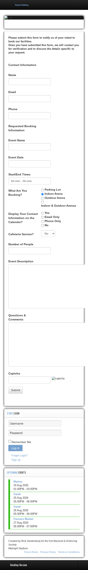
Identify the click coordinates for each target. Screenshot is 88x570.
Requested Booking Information (22, 128)
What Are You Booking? (17, 192)
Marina (18, 481)
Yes (47, 212)
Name (12, 75)
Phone (12, 109)
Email (12, 92)
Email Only (52, 217)
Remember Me (21, 442)
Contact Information (22, 65)
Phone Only (53, 221)
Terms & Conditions (69, 552)
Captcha (14, 373)
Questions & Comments (17, 317)
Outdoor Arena (55, 197)
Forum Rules (31, 552)
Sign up (15, 459)
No (47, 225)
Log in (15, 448)
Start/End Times (19, 174)
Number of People (20, 244)
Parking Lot (53, 189)
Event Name (16, 140)
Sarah (17, 494)
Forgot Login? (19, 455)
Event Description (20, 261)
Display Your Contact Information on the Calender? (23, 218)
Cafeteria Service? (21, 234)
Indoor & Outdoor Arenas (58, 205)
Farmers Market (23, 518)
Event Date (16, 157)
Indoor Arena (54, 193)
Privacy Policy (48, 552)
